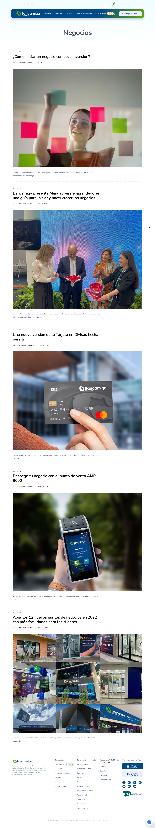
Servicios (68, 14)
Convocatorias (82, 782)
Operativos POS (83, 786)
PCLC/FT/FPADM (101, 14)
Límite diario (81, 804)
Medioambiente (105, 780)
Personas (47, 14)
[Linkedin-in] (134, 786)
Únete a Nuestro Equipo (63, 782)
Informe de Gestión (84, 769)
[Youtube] (32, 4)
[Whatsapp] (12, 4)
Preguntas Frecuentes (85, 791)
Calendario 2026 (64, 764)
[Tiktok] (24, 4)
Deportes (103, 771)
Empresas (58, 14)
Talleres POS (82, 795)
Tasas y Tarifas (82, 799)
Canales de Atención (84, 14)
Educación (103, 775)
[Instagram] (16, 4)
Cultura (102, 766)
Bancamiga (17, 52)
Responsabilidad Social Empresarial (109, 761)
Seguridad (58, 769)
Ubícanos (58, 777)
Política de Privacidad (62, 773)
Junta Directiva (82, 764)
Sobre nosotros (82, 808)
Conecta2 (80, 777)
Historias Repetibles (62, 786)
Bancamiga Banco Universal (23, 62)
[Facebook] (28, 4)
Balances (80, 773)
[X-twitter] (20, 4)
